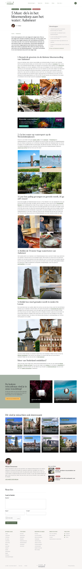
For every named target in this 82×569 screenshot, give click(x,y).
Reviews (47, 3)
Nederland (18, 33)
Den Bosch (20, 365)
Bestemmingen (31, 3)
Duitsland (7, 555)
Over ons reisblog (53, 533)
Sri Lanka (7, 539)
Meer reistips (37, 549)
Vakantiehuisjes (38, 540)
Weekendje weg (23, 540)
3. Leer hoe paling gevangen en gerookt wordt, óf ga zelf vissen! (58, 37)
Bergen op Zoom (28, 365)
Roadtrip (22, 539)
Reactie (7, 498)
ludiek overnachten (26, 368)
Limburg (47, 365)
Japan (6, 533)
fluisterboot (53, 139)
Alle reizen (22, 546)
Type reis (40, 3)
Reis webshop (52, 535)
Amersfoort (60, 365)
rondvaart (45, 139)
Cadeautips (37, 539)
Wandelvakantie (23, 542)
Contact (51, 537)
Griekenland (7, 551)
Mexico (6, 544)
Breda (61, 363)
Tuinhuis (44, 76)
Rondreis (22, 533)
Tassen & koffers (38, 542)
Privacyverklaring (71, 565)
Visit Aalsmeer (40, 357)
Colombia (7, 537)
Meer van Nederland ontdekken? (57, 48)
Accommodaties (38, 535)
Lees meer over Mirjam (11, 479)
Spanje (6, 549)
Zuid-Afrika (7, 542)
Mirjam (19, 25)
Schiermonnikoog (52, 366)
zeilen (38, 139)
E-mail (28, 510)
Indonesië (7, 546)
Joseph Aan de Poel (22, 147)
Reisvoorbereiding (38, 537)
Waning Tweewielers (23, 355)
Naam (7, 510)
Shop (53, 3)
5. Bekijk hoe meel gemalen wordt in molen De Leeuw (59, 45)
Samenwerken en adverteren (55, 539)
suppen (34, 139)
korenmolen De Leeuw (56, 308)
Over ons (59, 3)
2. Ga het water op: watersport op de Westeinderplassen (57, 33)
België (6, 553)
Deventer (20, 366)
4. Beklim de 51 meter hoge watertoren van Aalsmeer (59, 41)
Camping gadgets (38, 544)
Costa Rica (7, 540)
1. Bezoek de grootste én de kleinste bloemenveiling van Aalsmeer (57, 30)
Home (12, 33)
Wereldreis (22, 544)
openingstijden (21, 264)
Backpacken (22, 535)
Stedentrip (22, 537)
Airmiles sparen (38, 546)
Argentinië (7, 535)
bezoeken (55, 64)
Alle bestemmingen (9, 556)
